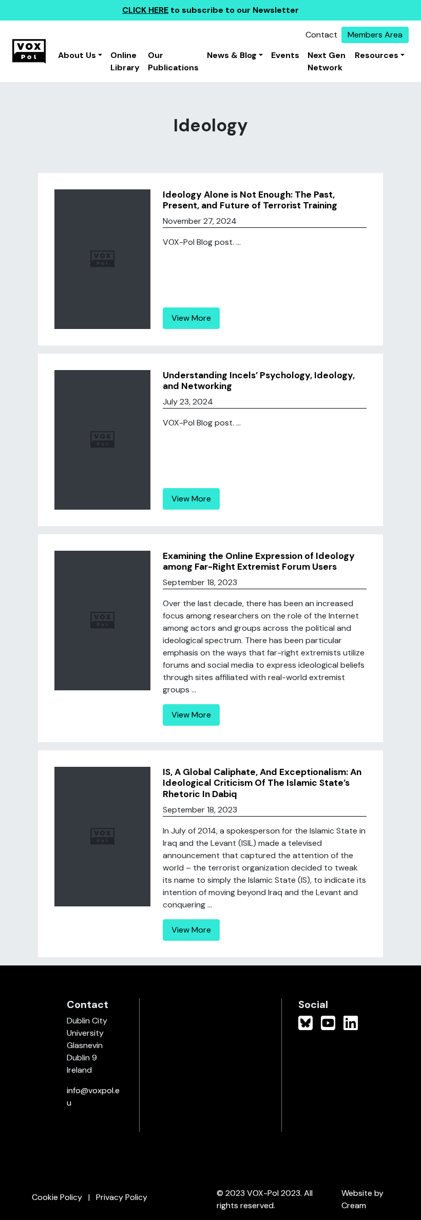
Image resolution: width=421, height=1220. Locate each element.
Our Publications (173, 61)
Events (285, 55)
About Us (77, 55)
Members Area (375, 34)
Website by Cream (362, 1199)
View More (191, 318)
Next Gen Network (327, 61)
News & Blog (232, 55)
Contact (321, 34)
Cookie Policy (57, 1197)
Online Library (125, 61)
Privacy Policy (121, 1197)
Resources (376, 55)
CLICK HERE (145, 10)
